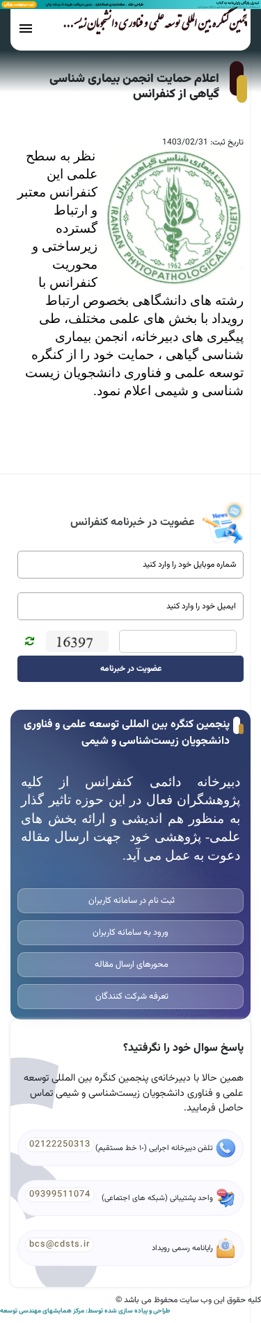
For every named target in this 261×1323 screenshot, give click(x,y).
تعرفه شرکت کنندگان (130, 997)
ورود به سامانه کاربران (130, 933)
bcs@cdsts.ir (59, 1244)
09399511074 (59, 1194)
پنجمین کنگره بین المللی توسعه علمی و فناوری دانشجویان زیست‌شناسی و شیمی (134, 26)
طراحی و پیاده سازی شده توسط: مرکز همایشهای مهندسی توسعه (85, 1311)
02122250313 (59, 1144)
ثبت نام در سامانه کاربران (130, 901)
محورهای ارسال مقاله (130, 965)
